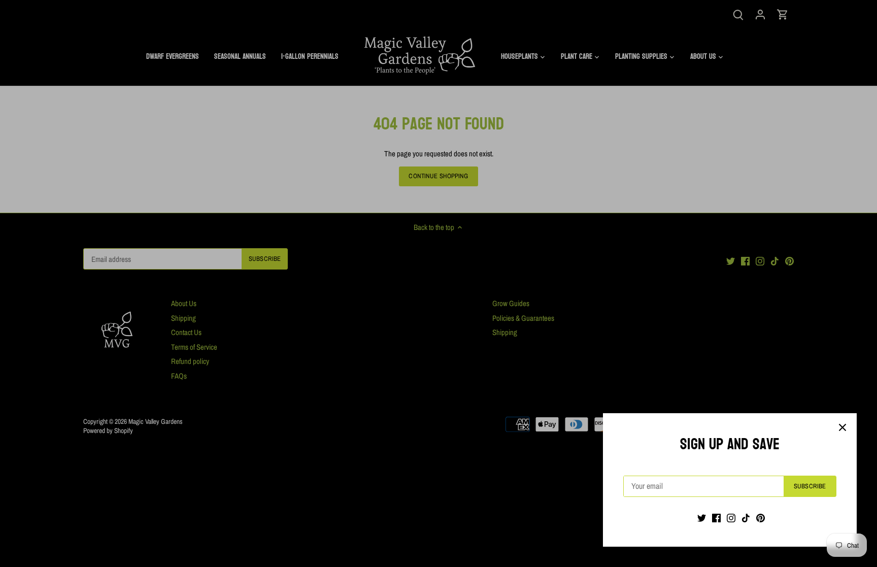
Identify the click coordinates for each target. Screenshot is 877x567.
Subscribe (810, 486)
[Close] (842, 427)
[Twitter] (701, 517)
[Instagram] (731, 517)
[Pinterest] (760, 517)
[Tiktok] (745, 517)
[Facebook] (716, 517)
